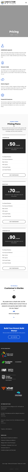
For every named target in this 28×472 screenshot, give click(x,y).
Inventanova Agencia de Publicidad (8, 450)
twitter (16, 469)
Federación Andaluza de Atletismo (8, 440)
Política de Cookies (22, 463)
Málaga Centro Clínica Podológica (8, 442)
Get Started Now (14, 175)
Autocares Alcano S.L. (5, 447)
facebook (11, 469)
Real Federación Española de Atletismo (9, 437)
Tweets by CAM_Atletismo (6, 429)
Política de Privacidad (12, 463)
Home (11, 34)
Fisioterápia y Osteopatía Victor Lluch (9, 445)
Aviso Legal (4, 463)
